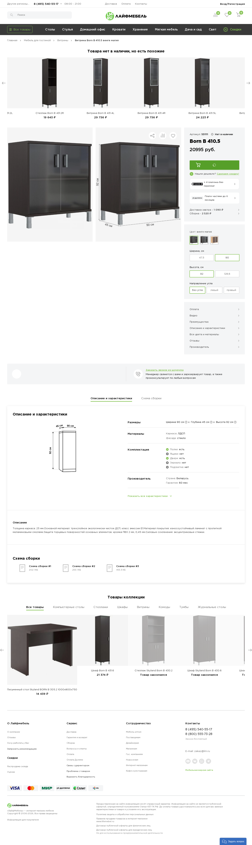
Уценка (11, 772)
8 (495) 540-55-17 (46, 3)
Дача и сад (193, 29)
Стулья (67, 29)
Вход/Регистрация (232, 4)
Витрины (143, 607)
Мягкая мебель (166, 29)
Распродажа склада (17, 766)
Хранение (140, 29)
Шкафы (122, 607)
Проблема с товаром (78, 771)
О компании (13, 732)
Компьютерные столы (68, 607)
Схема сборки (151, 398)
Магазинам (131, 749)
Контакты (141, 3)
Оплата (126, 3)
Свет (212, 29)
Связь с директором (78, 765)
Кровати (118, 29)
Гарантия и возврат (77, 737)
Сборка (71, 743)
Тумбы (184, 607)
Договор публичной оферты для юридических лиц (129, 831)
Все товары (35, 607)
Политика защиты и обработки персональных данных (124, 814)
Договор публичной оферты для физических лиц (123, 826)
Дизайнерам (132, 743)
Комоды (164, 607)
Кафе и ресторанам (136, 771)
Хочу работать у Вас (18, 743)
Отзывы (11, 737)
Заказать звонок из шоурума (165, 370)
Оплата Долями (75, 760)
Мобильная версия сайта (199, 770)
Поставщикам (133, 737)
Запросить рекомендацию (22, 749)
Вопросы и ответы (77, 749)
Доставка (111, 3)
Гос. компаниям (134, 754)
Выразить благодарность (81, 777)
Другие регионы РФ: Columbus (19, 3)
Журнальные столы (212, 607)
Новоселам (132, 760)
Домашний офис (92, 29)
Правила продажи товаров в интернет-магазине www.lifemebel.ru (122, 819)
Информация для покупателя (23, 820)
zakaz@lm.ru (202, 751)
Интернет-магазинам (137, 765)
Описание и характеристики (111, 398)
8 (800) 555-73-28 (198, 734)
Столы (50, 29)
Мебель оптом (133, 732)
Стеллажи (101, 607)
